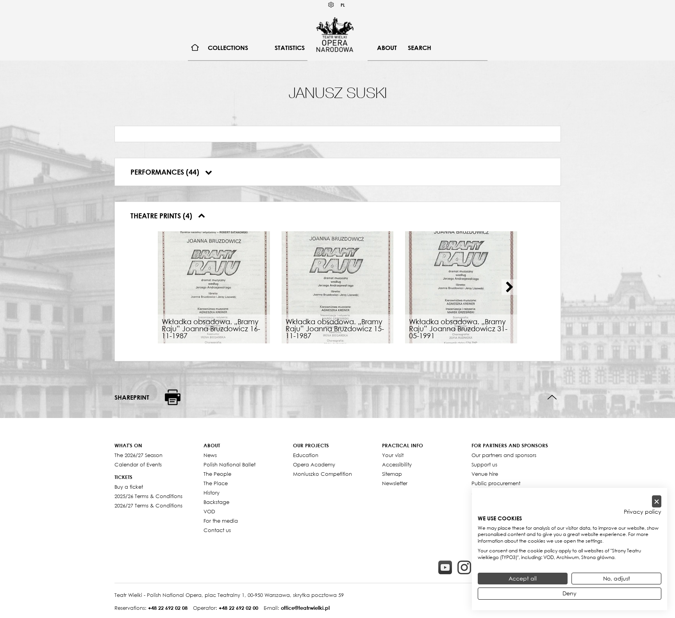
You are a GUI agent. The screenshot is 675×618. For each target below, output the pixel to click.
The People (217, 474)
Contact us (217, 530)
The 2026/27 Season (138, 455)
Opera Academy (314, 464)
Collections (228, 48)
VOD (209, 511)
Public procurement (495, 483)
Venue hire (484, 474)
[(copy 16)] (464, 567)
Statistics (290, 48)
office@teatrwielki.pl (305, 608)
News (210, 455)
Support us (484, 464)
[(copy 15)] (445, 567)
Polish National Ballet (229, 464)
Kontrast (331, 5)
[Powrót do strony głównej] (335, 34)
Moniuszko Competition (322, 474)
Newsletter (394, 483)
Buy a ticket (128, 487)
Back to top (552, 397)
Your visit (393, 455)
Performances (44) (165, 172)
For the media (221, 521)
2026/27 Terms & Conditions (148, 505)
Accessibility (397, 464)
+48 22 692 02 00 (238, 608)
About (387, 48)
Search (419, 48)
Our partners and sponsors (503, 455)
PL (343, 4)
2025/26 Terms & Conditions (148, 496)
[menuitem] (195, 48)
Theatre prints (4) (162, 215)
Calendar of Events (138, 464)
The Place (216, 483)
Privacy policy (642, 512)
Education (305, 455)
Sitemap (392, 474)
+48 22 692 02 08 (168, 608)
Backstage (216, 502)
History (212, 492)
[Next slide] (509, 287)
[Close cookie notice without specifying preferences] (656, 501)
